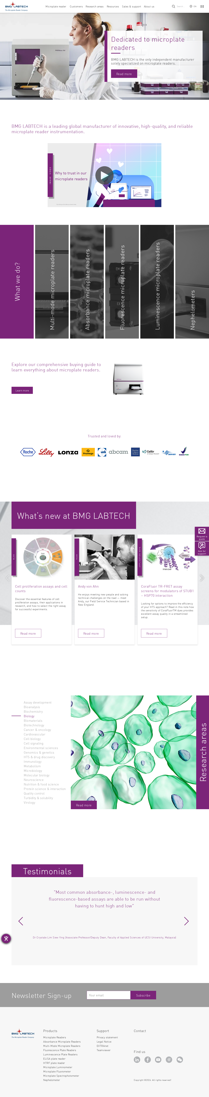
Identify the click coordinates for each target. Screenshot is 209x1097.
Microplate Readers (54, 1037)
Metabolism (32, 766)
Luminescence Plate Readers (60, 1054)
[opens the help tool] (6, 938)
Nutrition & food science (41, 784)
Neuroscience (34, 779)
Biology (29, 716)
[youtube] (159, 1060)
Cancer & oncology (37, 729)
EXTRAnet (102, 1046)
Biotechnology (34, 725)
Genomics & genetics (39, 752)
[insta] (169, 1060)
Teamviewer (104, 1050)
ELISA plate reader (54, 1058)
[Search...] (173, 6)
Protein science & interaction (45, 788)
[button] (193, 6)
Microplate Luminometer (57, 1067)
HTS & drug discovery (39, 757)
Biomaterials (33, 720)
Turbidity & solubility (38, 798)
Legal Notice (104, 1041)
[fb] (148, 1060)
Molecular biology (36, 775)
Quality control (34, 793)
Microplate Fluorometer (57, 1071)
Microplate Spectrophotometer (61, 1075)
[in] (137, 1060)
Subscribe (143, 995)
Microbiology (33, 770)
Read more (124, 73)
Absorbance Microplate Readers (62, 1041)
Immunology (32, 761)
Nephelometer (51, 1080)
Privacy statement (107, 1037)
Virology (29, 802)
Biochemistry (33, 711)
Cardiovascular (34, 734)
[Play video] (104, 175)
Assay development (38, 702)
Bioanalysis (32, 707)
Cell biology (32, 738)
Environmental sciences (41, 747)
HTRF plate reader (54, 1063)
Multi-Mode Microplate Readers (61, 1046)
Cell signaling (33, 743)
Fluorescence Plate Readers (59, 1050)
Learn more (22, 390)
